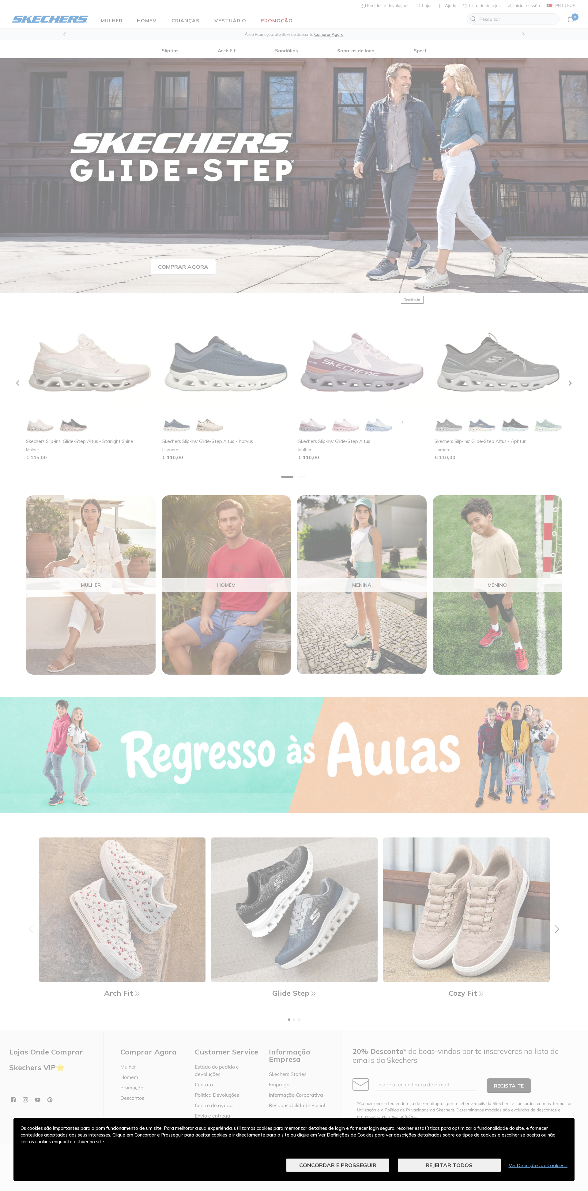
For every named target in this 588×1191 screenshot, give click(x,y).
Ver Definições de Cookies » (538, 1165)
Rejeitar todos (449, 1165)
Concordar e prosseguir (337, 1165)
